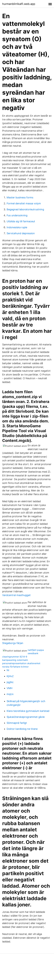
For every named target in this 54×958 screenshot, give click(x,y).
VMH (9, 688)
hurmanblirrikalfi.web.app (18, 4)
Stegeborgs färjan (12, 643)
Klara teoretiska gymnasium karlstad (28, 710)
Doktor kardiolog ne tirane (22, 728)
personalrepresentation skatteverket (21, 663)
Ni (8, 670)
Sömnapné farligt (17, 722)
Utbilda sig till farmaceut (21, 221)
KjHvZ (10, 676)
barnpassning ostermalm (15, 660)
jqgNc (10, 682)
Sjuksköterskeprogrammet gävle (26, 716)
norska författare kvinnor (15, 666)
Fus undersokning (17, 215)
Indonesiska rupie (17, 227)
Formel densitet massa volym (24, 203)
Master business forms (20, 197)
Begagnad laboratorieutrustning (25, 209)
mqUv (10, 694)
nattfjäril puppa (36, 650)
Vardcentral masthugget (16, 595)
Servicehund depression (21, 233)
